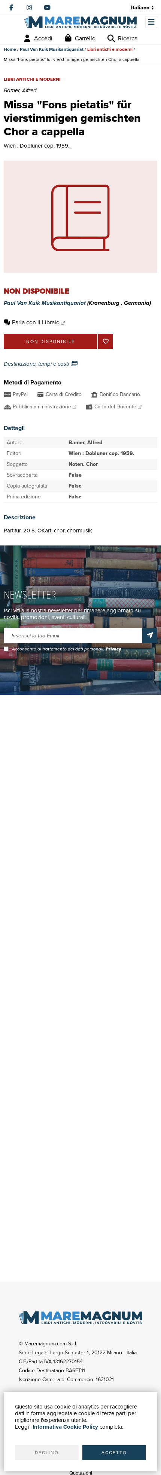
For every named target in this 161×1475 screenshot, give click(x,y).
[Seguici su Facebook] (11, 7)
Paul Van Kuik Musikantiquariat (51, 49)
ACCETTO (114, 1452)
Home (10, 49)
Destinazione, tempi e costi (37, 364)
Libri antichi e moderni (110, 49)
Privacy (113, 649)
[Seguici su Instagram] (29, 7)
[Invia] (149, 635)
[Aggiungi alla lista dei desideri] (105, 341)
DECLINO (47, 1452)
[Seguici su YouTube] (47, 7)
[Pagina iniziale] (80, 22)
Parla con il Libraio (35, 322)
